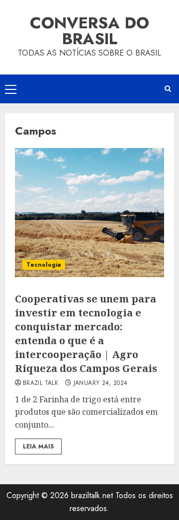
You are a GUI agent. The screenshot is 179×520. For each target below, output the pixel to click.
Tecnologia (43, 264)
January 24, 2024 (101, 383)
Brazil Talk (40, 383)
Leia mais (38, 446)
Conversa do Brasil (89, 30)
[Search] (168, 88)
